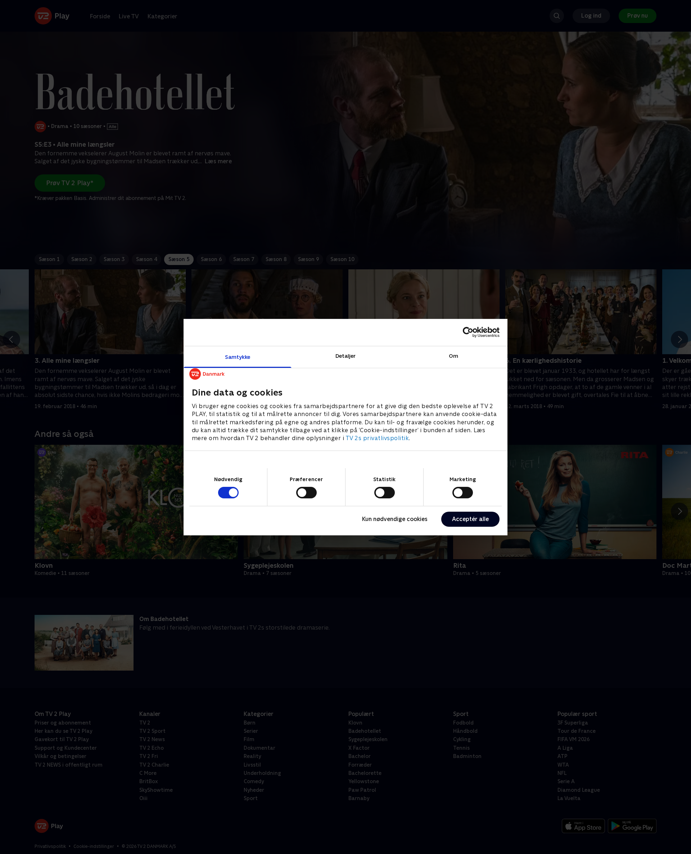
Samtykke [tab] (237, 356)
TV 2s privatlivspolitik (377, 438)
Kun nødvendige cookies (395, 519)
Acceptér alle (470, 519)
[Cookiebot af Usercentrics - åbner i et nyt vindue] (468, 332)
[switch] (306, 492)
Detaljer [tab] (345, 355)
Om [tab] (453, 355)
